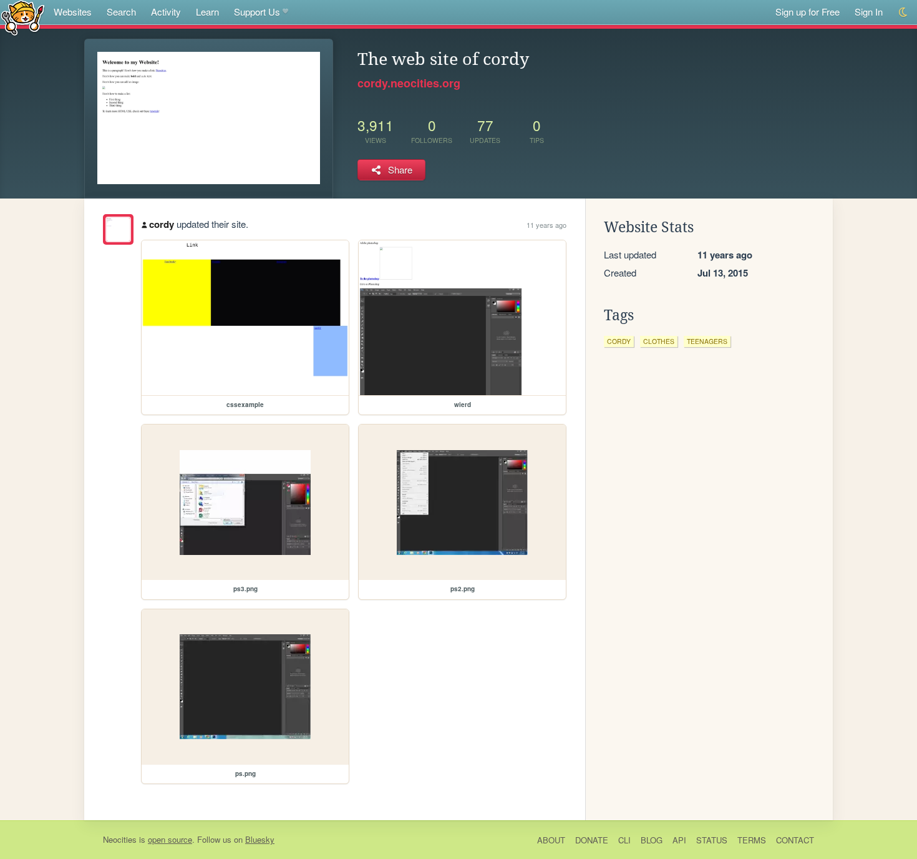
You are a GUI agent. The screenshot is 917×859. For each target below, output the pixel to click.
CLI (624, 840)
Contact (795, 840)
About (551, 840)
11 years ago (546, 225)
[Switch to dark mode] (903, 12)
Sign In (869, 11)
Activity (166, 11)
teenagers (707, 341)
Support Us (257, 11)
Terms (751, 840)
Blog (651, 840)
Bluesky (259, 839)
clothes (658, 341)
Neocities (120, 839)
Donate (591, 840)
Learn (207, 11)
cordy (161, 224)
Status (711, 840)
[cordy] (118, 229)
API (679, 840)
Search (121, 11)
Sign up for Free (807, 11)
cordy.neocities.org (408, 83)
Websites (73, 11)
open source (170, 839)
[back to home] (23, 17)
